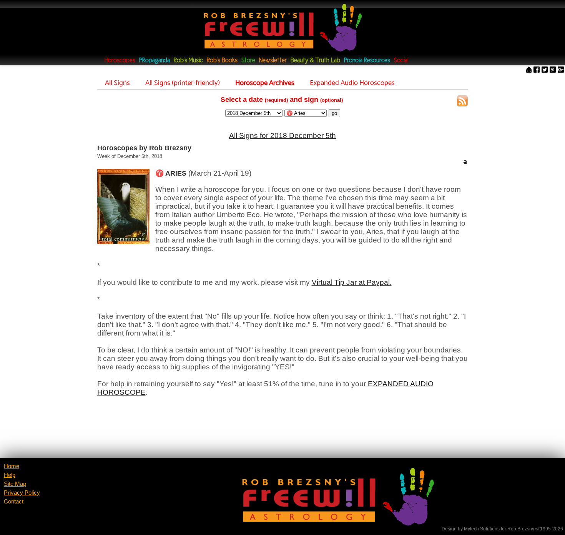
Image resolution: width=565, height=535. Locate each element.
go (334, 113)
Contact (13, 501)
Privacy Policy (22, 493)
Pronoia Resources (367, 60)
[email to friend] (529, 70)
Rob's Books (222, 60)
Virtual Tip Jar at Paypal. (352, 282)
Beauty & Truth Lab (315, 60)
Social (401, 60)
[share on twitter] (545, 70)
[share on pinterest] (553, 70)
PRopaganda (154, 60)
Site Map (15, 484)
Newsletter (273, 60)
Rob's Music (188, 60)
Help (9, 475)
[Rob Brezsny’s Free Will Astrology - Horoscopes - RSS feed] (462, 102)
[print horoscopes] (465, 162)
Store (248, 60)
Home (11, 466)
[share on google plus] (561, 70)
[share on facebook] (536, 70)
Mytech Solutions (482, 529)
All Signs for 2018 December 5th (282, 135)
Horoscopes (120, 60)
